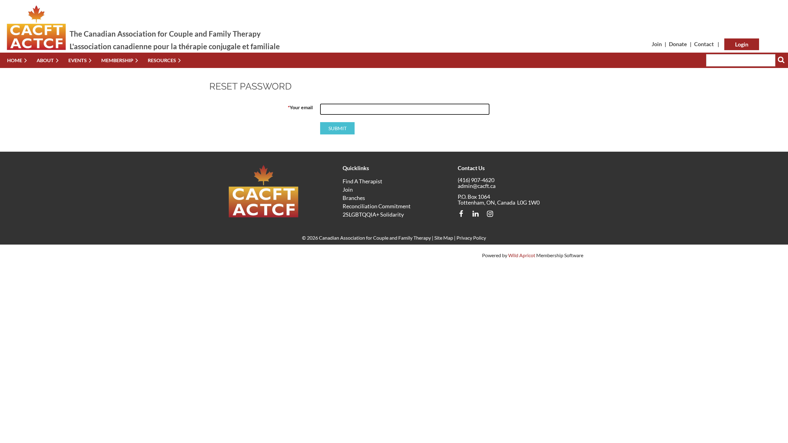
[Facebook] (461, 213)
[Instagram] (490, 213)
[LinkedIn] (475, 213)
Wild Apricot (521, 255)
